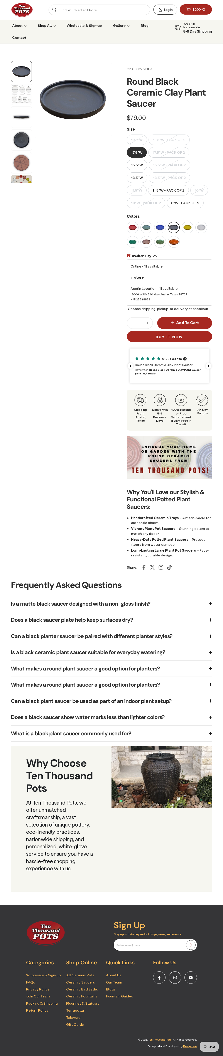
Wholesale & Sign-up (43, 975)
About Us (113, 975)
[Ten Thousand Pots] (45, 944)
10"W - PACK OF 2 (146, 202)
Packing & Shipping (42, 1003)
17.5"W (136, 152)
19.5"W (137, 139)
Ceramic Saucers (80, 982)
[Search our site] (54, 10)
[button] (169, 366)
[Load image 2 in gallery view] (21, 94)
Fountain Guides (119, 996)
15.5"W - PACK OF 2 (169, 165)
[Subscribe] (191, 945)
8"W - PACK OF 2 (185, 202)
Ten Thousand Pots (160, 1039)
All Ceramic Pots (80, 975)
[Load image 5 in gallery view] (21, 162)
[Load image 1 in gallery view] (21, 71)
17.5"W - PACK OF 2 (169, 152)
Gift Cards (75, 1024)
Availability (141, 256)
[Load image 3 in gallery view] (21, 117)
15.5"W (137, 165)
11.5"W (136, 190)
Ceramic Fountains (81, 996)
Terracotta (75, 1010)
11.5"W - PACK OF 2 (168, 190)
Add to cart (187, 322)
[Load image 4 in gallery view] (21, 140)
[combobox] (98, 10)
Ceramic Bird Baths (82, 989)
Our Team (114, 982)
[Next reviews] (208, 366)
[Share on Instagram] (161, 567)
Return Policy (37, 1010)
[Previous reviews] (130, 366)
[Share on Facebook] (144, 567)
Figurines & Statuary (83, 1003)
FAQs (30, 982)
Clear (143, 10)
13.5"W (137, 177)
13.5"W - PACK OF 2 (169, 177)
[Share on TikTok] (169, 567)
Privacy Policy (38, 989)
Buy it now (169, 337)
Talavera (73, 1017)
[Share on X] (152, 567)
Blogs (110, 989)
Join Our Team (38, 996)
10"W (199, 190)
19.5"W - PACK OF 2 (169, 139)
